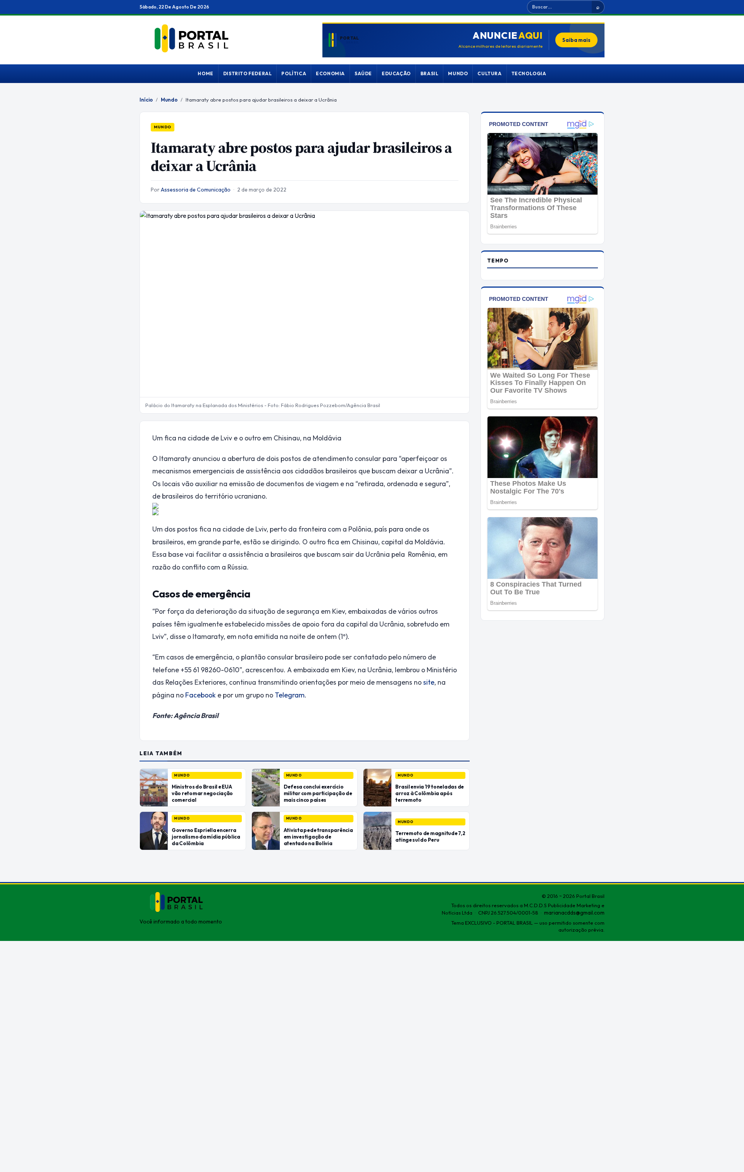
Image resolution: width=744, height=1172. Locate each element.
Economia (330, 73)
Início (146, 100)
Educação (396, 73)
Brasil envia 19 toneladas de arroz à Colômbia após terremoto (429, 793)
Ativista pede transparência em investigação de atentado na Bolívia (318, 836)
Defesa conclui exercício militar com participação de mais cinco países (318, 793)
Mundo (458, 73)
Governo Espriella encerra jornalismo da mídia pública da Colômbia (206, 836)
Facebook (200, 694)
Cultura (489, 73)
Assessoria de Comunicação (196, 189)
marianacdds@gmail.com (574, 912)
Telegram (289, 694)
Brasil (429, 73)
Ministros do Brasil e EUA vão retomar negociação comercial (202, 793)
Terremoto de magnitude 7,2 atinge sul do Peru (430, 836)
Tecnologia (529, 73)
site (428, 682)
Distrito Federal (247, 73)
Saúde (363, 73)
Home (205, 73)
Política (293, 73)
